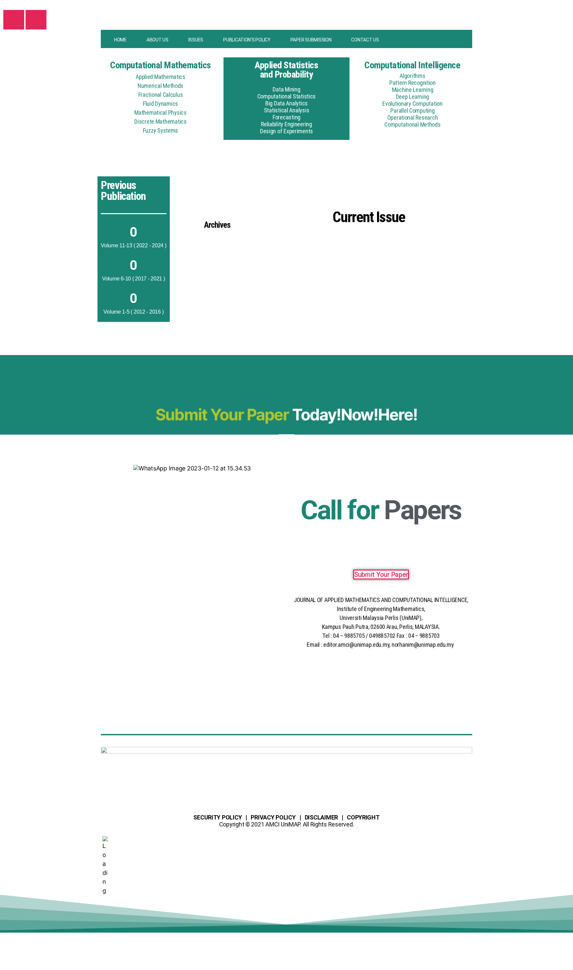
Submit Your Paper (381, 574)
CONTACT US (365, 39)
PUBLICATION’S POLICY (247, 39)
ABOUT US (157, 39)
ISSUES (195, 39)
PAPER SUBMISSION (311, 39)
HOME (120, 39)
